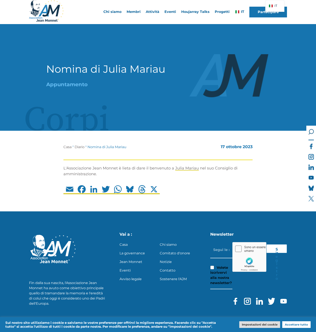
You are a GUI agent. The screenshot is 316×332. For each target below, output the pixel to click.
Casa (67, 147)
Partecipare (268, 12)
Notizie (166, 262)
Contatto (167, 270)
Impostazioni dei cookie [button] (260, 324)
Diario (79, 147)
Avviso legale (131, 279)
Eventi (170, 12)
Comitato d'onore (175, 253)
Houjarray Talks (195, 12)
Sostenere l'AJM (173, 279)
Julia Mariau (187, 168)
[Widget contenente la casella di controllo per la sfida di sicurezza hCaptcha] (249, 257)
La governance (132, 253)
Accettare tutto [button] (296, 324)
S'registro (276, 250)
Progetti (222, 12)
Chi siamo (168, 245)
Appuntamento (67, 84)
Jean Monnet (131, 262)
